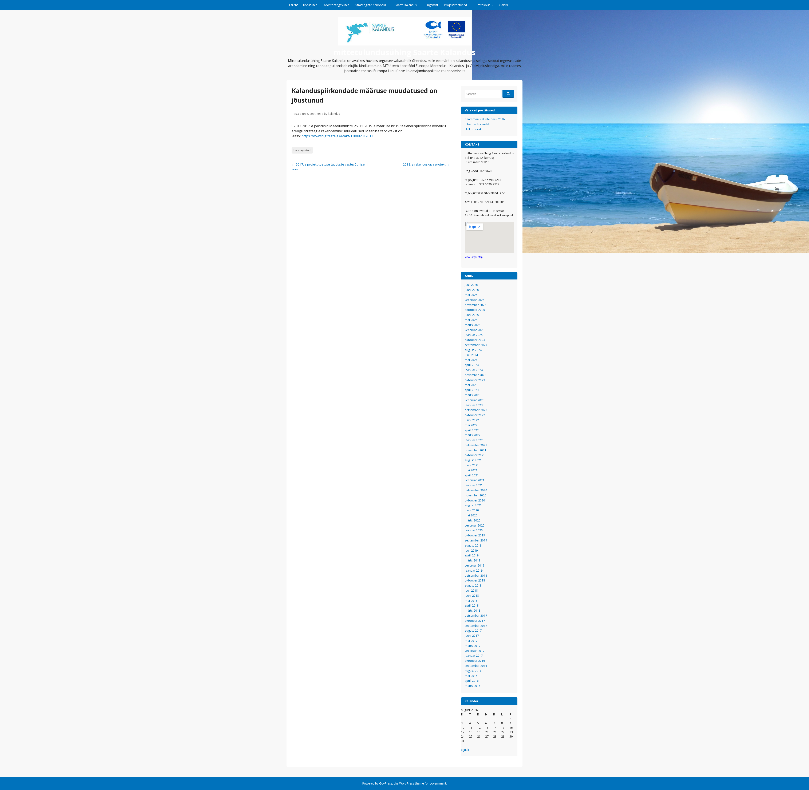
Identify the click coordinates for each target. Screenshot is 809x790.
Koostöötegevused (336, 5)
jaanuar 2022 (474, 440)
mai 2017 (471, 641)
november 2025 (475, 305)
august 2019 (473, 545)
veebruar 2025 (474, 330)
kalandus (334, 114)
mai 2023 (471, 385)
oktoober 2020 (475, 500)
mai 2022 (471, 425)
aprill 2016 (472, 681)
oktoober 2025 (475, 310)
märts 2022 (472, 435)
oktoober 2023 (475, 380)
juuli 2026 (471, 285)
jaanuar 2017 (474, 656)
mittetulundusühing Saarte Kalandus (404, 52)
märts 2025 (472, 325)
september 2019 (476, 540)
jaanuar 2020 (474, 530)
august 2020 (473, 505)
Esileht (293, 5)
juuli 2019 (471, 550)
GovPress (385, 783)
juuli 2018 (471, 590)
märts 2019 (472, 560)
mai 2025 (471, 320)
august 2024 (473, 350)
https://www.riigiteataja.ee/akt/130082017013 (337, 136)
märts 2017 (472, 646)
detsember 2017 (476, 616)
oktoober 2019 (475, 535)
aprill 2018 (472, 605)
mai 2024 (471, 360)
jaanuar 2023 (474, 405)
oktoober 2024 (475, 340)
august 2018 (473, 585)
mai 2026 (471, 295)
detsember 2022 (476, 410)
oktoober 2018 (475, 580)
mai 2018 (471, 601)
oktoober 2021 (475, 455)
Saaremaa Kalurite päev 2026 (485, 119)
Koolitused (310, 5)
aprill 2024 (472, 365)
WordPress (406, 783)
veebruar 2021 (474, 480)
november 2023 (475, 375)
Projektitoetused (455, 5)
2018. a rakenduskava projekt (426, 164)
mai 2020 (471, 515)
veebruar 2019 (474, 565)
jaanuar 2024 (474, 370)
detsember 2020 (476, 490)
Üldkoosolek (473, 129)
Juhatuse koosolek (477, 124)
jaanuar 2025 (474, 335)
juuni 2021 (472, 465)
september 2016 (476, 666)
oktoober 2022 (475, 415)
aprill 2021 (472, 475)
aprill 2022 (472, 430)
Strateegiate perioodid (370, 5)
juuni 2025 (472, 315)
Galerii (503, 5)
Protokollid (483, 5)
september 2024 (476, 345)
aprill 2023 (472, 390)
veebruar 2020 (474, 525)
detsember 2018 (476, 575)
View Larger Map (474, 256)
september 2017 (476, 626)
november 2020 (475, 495)
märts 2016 (472, 686)
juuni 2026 (472, 290)
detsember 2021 (476, 445)
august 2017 (473, 630)
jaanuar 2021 (474, 485)
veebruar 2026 (474, 300)
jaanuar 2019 (474, 570)
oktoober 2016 (475, 661)
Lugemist (432, 5)
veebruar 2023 (474, 400)
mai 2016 (471, 676)
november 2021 (475, 450)
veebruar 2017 (474, 651)
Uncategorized (302, 150)
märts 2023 (472, 395)
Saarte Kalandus (406, 5)
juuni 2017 (472, 636)
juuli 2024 (471, 355)
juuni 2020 (472, 510)
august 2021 (473, 460)
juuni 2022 (472, 420)
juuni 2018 (472, 596)
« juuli (465, 750)
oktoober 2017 (475, 621)
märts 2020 (472, 520)
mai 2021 (471, 470)
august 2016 (473, 671)
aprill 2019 (472, 555)
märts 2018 (472, 610)
